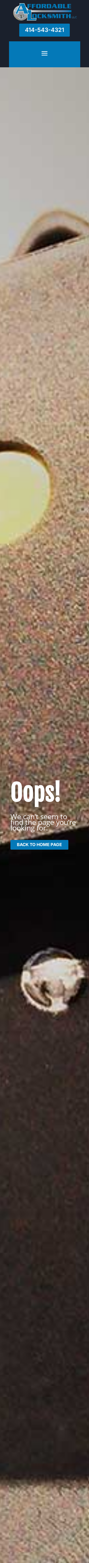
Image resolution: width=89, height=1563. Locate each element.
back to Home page (39, 844)
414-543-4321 (44, 29)
